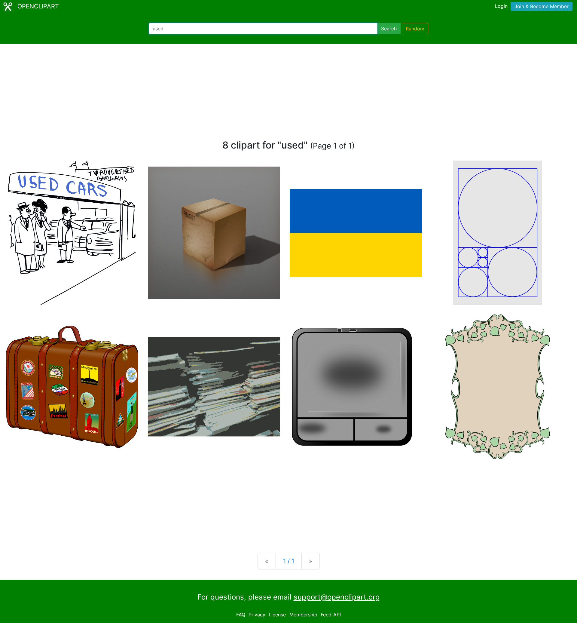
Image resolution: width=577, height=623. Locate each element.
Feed (326, 615)
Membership (303, 615)
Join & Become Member (541, 6)
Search (389, 29)
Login (501, 6)
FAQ (240, 615)
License (277, 615)
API (337, 615)
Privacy (257, 615)
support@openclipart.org (337, 597)
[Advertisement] (288, 94)
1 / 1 (288, 561)
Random (415, 29)
